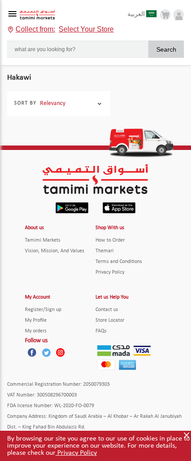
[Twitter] (46, 352)
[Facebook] (32, 352)
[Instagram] (60, 352)
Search (166, 49)
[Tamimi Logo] (37, 15)
